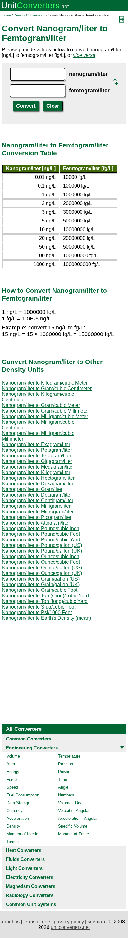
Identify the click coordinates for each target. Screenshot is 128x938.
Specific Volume (72, 826)
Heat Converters (23, 850)
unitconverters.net (70, 927)
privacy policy (69, 921)
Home (6, 15)
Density (13, 826)
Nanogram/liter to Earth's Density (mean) (46, 618)
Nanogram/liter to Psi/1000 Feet (37, 612)
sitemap (96, 921)
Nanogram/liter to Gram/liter (32, 489)
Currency (15, 810)
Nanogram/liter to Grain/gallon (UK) (41, 584)
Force (12, 779)
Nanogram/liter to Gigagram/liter (37, 461)
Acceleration (18, 818)
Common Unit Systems (31, 904)
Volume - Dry (69, 802)
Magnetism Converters (30, 886)
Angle (63, 787)
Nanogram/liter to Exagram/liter (36, 444)
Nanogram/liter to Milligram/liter (36, 506)
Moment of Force (73, 834)
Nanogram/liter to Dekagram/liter (37, 483)
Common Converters (28, 738)
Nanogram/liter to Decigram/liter (37, 494)
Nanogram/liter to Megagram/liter (38, 466)
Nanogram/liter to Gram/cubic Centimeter (47, 388)
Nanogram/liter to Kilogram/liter (36, 472)
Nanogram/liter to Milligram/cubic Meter (45, 416)
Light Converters (24, 868)
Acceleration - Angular (78, 818)
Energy (13, 771)
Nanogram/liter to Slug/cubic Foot (38, 606)
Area (11, 764)
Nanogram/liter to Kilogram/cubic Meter (45, 382)
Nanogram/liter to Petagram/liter (37, 450)
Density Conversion (28, 15)
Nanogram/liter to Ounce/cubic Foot (41, 562)
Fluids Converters (25, 859)
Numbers (66, 795)
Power (63, 771)
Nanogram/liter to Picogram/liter (36, 517)
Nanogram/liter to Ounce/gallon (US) (42, 567)
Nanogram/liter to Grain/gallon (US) (41, 578)
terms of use (36, 921)
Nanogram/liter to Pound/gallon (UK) (42, 550)
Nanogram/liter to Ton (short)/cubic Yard (45, 595)
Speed (12, 787)
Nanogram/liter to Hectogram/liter (38, 478)
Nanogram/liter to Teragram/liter (36, 455)
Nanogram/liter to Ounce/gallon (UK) (42, 573)
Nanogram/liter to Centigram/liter (37, 500)
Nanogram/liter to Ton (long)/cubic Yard (45, 601)
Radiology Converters (29, 895)
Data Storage (18, 802)
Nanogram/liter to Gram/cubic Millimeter (45, 410)
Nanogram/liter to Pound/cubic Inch (40, 528)
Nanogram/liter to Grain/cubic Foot (39, 590)
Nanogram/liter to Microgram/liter (38, 511)
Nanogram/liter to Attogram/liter (36, 522)
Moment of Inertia (22, 834)
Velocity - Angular (73, 810)
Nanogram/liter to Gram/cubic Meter (41, 405)
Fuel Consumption (23, 795)
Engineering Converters (32, 747)
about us (10, 921)
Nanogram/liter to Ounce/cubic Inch (40, 556)
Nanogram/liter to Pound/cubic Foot (41, 534)
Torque (13, 841)
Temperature (69, 756)
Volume (13, 756)
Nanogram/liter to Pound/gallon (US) (42, 545)
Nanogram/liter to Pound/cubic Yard (41, 539)
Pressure (66, 764)
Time (62, 779)
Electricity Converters (29, 877)
